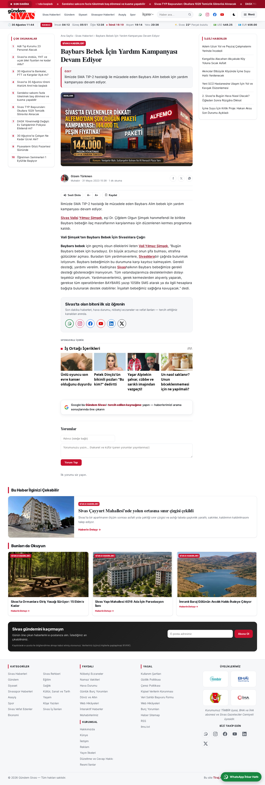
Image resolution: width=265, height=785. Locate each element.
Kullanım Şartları (151, 673)
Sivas (121, 267)
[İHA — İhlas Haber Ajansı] (243, 697)
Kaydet (113, 195)
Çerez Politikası (150, 685)
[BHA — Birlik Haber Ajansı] (243, 679)
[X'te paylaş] (181, 178)
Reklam (84, 747)
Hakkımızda (87, 729)
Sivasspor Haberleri (102, 14)
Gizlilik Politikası (151, 679)
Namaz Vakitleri (90, 679)
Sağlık (47, 685)
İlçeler (147, 14)
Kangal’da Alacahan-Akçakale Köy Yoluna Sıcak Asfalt (223, 61)
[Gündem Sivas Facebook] (215, 14)
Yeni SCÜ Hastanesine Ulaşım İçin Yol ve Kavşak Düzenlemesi (227, 85)
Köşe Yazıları (51, 703)
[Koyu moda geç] (234, 14)
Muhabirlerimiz (89, 715)
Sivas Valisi (69, 218)
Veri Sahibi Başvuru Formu (157, 697)
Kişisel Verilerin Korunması (157, 691)
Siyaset (83, 14)
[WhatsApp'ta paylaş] (189, 178)
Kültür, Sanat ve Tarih (56, 691)
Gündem (69, 14)
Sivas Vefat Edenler (20, 709)
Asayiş (122, 14)
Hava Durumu (88, 685)
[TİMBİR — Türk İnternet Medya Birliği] (215, 679)
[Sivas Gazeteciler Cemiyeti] (215, 697)
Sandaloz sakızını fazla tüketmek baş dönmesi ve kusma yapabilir (82, 3)
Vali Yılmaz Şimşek (153, 246)
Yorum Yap (71, 462)
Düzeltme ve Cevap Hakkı (96, 758)
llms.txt (145, 726)
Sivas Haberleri (51, 14)
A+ (96, 195)
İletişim (84, 741)
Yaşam (47, 697)
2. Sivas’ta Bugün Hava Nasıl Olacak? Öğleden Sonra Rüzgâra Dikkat (225, 98)
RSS (143, 720)
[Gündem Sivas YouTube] (222, 14)
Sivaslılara (147, 256)
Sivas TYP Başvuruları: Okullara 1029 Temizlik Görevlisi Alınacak (174, 3)
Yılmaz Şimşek (90, 218)
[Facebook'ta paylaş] (173, 178)
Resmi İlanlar (88, 764)
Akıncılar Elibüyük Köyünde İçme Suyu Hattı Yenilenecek (226, 73)
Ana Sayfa (67, 35)
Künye (84, 735)
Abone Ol (243, 633)
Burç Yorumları (150, 709)
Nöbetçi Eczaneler (91, 673)
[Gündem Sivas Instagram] (207, 14)
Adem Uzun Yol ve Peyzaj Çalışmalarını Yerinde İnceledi (226, 48)
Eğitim (47, 679)
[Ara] (189, 14)
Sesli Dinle (74, 195)
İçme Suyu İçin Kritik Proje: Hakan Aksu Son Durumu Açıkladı (227, 110)
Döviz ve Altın (88, 697)
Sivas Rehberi (51, 673)
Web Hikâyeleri (89, 703)
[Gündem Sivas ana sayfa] (22, 15)
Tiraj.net (218, 777)
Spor (133, 14)
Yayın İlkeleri (88, 752)
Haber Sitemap (150, 715)
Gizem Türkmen (81, 176)
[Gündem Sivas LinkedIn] (244, 734)
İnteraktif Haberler (91, 709)
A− (88, 195)
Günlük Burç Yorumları (94, 691)
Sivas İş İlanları (52, 709)
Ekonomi (13, 715)
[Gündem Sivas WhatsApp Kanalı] (200, 14)
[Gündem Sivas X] (205, 743)
